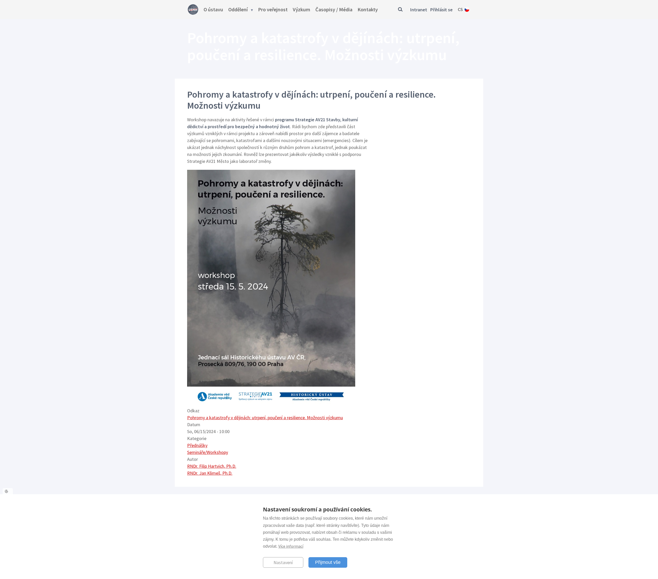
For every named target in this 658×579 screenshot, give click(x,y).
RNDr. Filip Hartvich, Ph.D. (211, 466)
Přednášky (197, 445)
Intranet (418, 10)
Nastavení (283, 562)
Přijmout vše (328, 562)
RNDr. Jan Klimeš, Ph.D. (209, 473)
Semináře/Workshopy (207, 452)
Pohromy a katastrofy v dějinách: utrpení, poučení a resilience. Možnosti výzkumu (265, 418)
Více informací (290, 545)
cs (460, 9)
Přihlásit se (441, 10)
